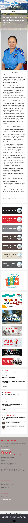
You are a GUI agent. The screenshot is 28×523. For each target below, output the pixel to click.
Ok (14, 521)
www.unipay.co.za (4, 501)
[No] (26, 518)
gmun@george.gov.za (5, 449)
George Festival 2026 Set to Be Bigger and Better (11, 394)
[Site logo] (14, 7)
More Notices (4, 386)
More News (4, 409)
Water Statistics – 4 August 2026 (8, 377)
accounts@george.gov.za (6, 499)
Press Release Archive (19, 198)
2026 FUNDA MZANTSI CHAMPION (13, 422)
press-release (6, 200)
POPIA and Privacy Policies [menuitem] (17, 513)
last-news (13, 198)
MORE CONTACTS (4, 507)
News (7, 26)
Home (4, 26)
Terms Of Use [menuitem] (8, 513)
